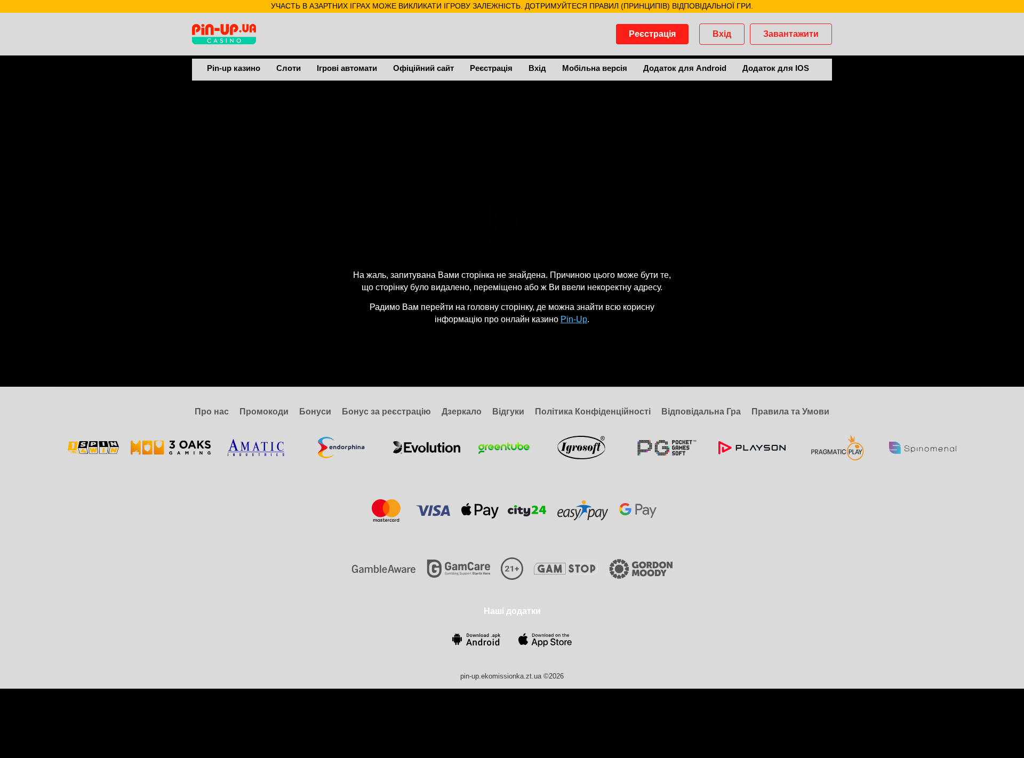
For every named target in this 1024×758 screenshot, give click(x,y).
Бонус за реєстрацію (386, 411)
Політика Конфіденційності (593, 411)
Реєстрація (652, 33)
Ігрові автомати (347, 68)
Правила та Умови (790, 411)
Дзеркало (462, 411)
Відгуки (508, 411)
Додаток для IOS (775, 68)
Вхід (722, 33)
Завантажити (791, 33)
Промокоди (264, 411)
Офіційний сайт (423, 68)
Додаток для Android (684, 68)
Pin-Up (574, 319)
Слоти (288, 68)
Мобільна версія (594, 68)
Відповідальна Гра (701, 411)
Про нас (212, 411)
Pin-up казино (233, 68)
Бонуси (315, 411)
